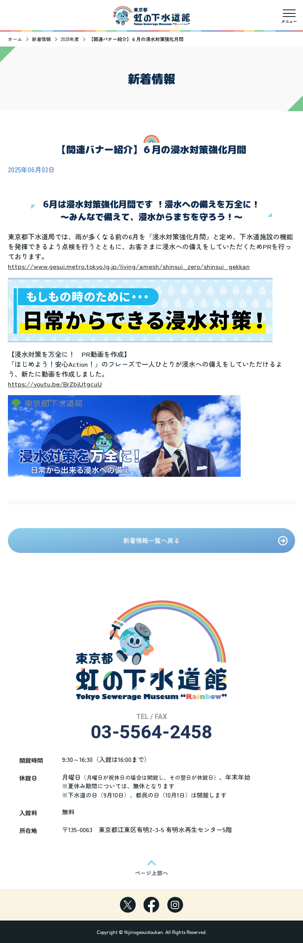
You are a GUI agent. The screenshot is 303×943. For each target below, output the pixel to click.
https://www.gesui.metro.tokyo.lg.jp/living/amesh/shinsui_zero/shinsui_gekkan (129, 266)
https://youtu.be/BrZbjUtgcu (52, 383)
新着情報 (41, 38)
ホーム (15, 38)
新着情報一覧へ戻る (151, 540)
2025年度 (70, 38)
